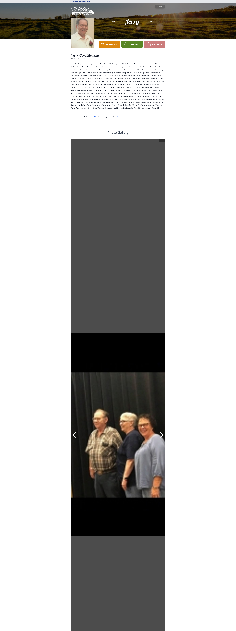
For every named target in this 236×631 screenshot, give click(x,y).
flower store (121, 117)
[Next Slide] (161, 435)
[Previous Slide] (74, 435)
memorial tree (93, 117)
